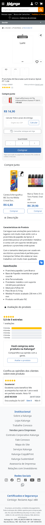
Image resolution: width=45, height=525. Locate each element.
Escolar (8, 28)
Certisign (12, 499)
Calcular (34, 122)
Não (37, 400)
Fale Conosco (22, 439)
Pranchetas (17, 28)
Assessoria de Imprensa (23, 463)
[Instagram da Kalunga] (6, 480)
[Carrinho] (41, 3)
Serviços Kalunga (22, 449)
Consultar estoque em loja (24, 131)
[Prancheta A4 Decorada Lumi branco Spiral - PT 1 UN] (6, 71)
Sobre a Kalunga (23, 415)
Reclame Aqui (25, 499)
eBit (36, 499)
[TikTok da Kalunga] (25, 480)
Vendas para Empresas (22, 430)
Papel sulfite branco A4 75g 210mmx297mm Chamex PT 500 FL (27, 99)
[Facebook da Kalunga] (12, 480)
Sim (29, 400)
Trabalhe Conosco (22, 425)
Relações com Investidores (22, 468)
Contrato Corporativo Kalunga (22, 435)
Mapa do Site (22, 444)
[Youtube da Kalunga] (32, 480)
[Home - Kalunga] (3, 28)
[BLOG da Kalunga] (39, 480)
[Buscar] (41, 9)
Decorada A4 (27, 28)
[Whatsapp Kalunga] (22, 484)
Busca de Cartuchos (22, 14)
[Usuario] (32, 3)
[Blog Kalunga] (18, 480)
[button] (6, 72)
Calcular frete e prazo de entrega (19, 118)
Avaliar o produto (22, 360)
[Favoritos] (36, 3)
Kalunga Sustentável (22, 459)
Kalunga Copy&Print (23, 454)
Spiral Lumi (39, 84)
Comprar (22, 150)
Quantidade (22, 139)
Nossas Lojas (6, 14)
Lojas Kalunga (22, 420)
